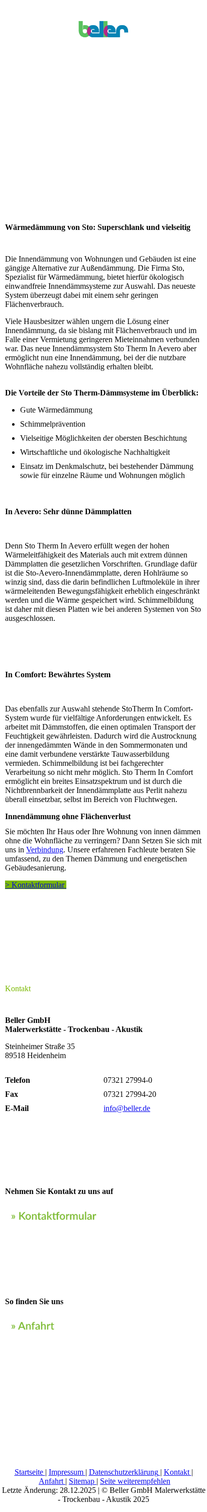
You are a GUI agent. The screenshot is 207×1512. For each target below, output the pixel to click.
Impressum (67, 1472)
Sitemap (82, 1481)
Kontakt (177, 1472)
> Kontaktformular (35, 885)
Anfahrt (52, 1481)
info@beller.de (127, 1108)
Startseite (30, 1472)
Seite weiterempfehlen (135, 1481)
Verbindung (44, 849)
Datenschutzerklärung (123, 1472)
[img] (103, 25)
